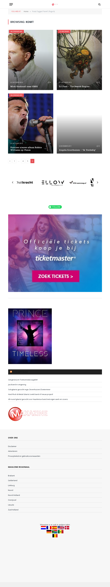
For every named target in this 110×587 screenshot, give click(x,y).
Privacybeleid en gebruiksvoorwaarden (24, 456)
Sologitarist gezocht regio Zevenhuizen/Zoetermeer (29, 389)
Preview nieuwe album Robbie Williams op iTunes (26, 148)
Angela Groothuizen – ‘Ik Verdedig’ (77, 150)
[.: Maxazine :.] (55, 4)
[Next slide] (97, 182)
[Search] (99, 4)
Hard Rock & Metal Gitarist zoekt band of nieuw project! (30, 394)
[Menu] (11, 4)
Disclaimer (12, 446)
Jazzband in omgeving (17, 384)
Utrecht (11, 505)
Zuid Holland (13, 509)
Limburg (11, 485)
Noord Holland (14, 495)
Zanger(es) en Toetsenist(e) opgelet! (23, 379)
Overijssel (12, 500)
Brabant (11, 475)
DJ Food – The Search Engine (74, 86)
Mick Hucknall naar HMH (24, 86)
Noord (10, 490)
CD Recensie (64, 31)
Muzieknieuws (16, 31)
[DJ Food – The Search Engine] (79, 60)
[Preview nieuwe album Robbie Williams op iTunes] (30, 123)
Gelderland (12, 480)
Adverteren (12, 451)
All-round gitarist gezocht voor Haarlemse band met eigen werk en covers (38, 399)
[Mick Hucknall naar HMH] (30, 60)
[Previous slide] (13, 182)
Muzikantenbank (20, 372)
